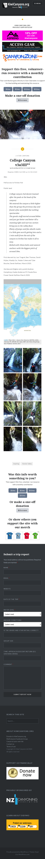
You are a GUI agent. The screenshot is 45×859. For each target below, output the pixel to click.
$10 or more (22, 100)
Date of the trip (12, 599)
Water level (9, 610)
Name (6, 567)
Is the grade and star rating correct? (21, 630)
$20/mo (37, 89)
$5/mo (17, 89)
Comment (8, 664)
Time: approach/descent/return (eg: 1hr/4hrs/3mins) (20, 653)
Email (7, 578)
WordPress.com (23, 854)
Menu (38, 3)
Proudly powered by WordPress (17, 852)
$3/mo (8, 89)
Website (7, 589)
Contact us (10, 744)
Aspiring (16, 464)
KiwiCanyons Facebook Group (17, 739)
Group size (8, 641)
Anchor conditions (13, 620)
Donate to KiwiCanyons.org (16, 736)
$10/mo (27, 89)
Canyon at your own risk (14, 741)
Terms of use (11, 746)
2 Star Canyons (22, 156)
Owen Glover (19, 172)
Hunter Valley (27, 464)
